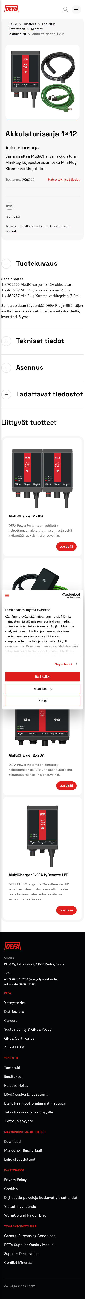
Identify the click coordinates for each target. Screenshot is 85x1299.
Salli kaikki (42, 676)
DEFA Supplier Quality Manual (29, 1244)
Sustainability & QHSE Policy (27, 1029)
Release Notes (16, 1085)
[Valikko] (76, 9)
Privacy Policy (15, 1179)
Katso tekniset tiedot (64, 179)
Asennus (11, 226)
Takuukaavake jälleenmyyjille (28, 1112)
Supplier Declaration (21, 1253)
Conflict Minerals (18, 1262)
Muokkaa (40, 689)
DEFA (13, 24)
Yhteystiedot (15, 1002)
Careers (10, 1020)
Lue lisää (66, 546)
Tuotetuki (12, 1067)
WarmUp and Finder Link (25, 1215)
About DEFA (14, 1047)
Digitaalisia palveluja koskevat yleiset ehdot (40, 1197)
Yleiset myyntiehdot (21, 1206)
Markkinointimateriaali (23, 1150)
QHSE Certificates (19, 1038)
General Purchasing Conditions (29, 1235)
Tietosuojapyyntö (18, 1121)
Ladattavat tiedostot (33, 226)
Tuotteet (29, 24)
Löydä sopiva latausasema (26, 1094)
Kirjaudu (64, 9)
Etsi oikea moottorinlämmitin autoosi (35, 1103)
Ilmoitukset (13, 1076)
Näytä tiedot (63, 664)
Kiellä (43, 701)
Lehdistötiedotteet (19, 1159)
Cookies (11, 1188)
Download (12, 1141)
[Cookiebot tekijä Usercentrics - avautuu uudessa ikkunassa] (62, 595)
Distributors (14, 1011)
